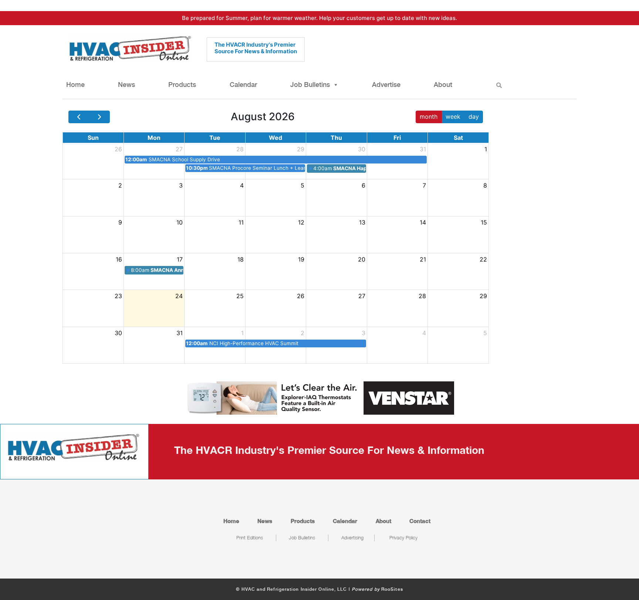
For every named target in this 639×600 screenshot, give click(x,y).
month (428, 116)
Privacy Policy (403, 537)
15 (484, 222)
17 (180, 259)
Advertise (386, 84)
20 (361, 259)
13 (362, 222)
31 (423, 149)
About (443, 84)
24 (179, 296)
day (474, 116)
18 (240, 259)
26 (118, 149)
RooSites (392, 589)
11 (241, 222)
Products (182, 84)
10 (179, 222)
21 (423, 259)
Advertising (352, 537)
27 (179, 149)
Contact (419, 521)
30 (361, 149)
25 (240, 296)
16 (119, 259)
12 (301, 222)
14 (423, 222)
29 (300, 149)
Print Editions (249, 537)
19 (301, 259)
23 (118, 296)
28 (240, 149)
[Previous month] (78, 117)
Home (75, 84)
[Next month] (99, 117)
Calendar (243, 84)
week (453, 116)
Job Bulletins (310, 84)
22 (483, 259)
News (126, 84)
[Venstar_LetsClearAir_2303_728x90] (319, 397)
